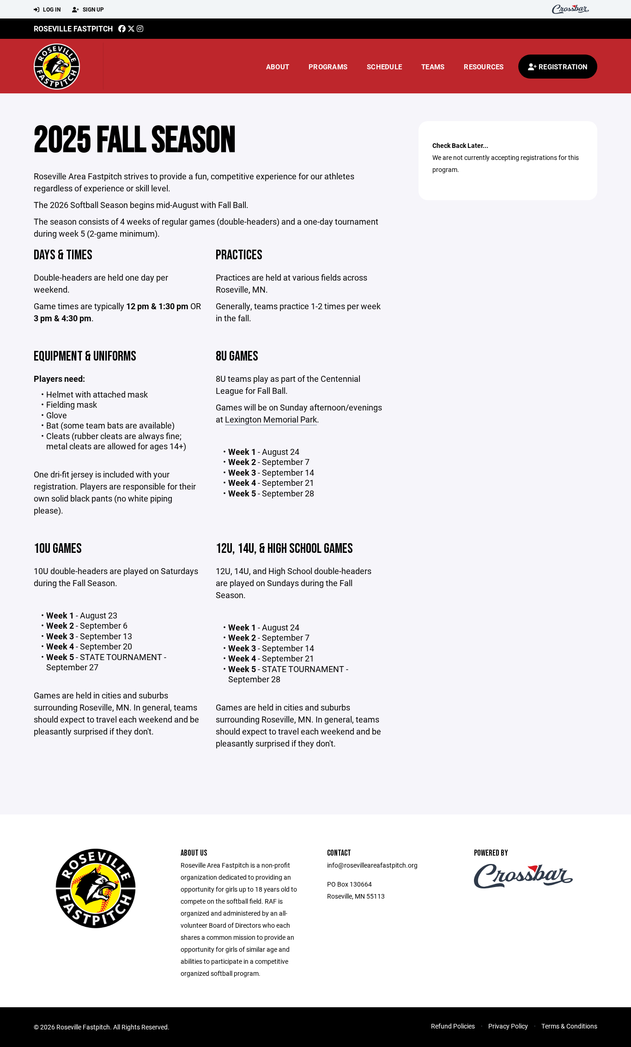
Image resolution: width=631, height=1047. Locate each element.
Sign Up (92, 9)
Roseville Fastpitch (73, 28)
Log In (51, 9)
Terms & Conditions (569, 1026)
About (277, 66)
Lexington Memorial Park (271, 419)
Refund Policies (453, 1026)
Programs (328, 66)
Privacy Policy (508, 1026)
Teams (432, 66)
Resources (484, 66)
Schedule (384, 66)
